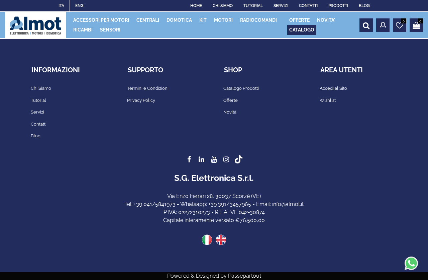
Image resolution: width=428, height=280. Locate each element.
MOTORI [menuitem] (223, 20)
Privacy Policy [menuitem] (141, 100)
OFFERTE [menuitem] (299, 20)
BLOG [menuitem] (364, 5)
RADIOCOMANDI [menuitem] (258, 20)
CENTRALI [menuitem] (147, 20)
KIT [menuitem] (203, 20)
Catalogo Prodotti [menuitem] (241, 88)
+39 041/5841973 (155, 204)
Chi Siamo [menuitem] (41, 88)
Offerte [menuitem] (230, 100)
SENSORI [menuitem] (110, 29)
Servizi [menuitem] (37, 112)
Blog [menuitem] (35, 135)
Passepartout (244, 276)
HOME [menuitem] (196, 5)
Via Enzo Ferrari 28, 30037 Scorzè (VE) (214, 196)
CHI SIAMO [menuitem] (223, 5)
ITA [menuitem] (61, 5)
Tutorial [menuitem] (38, 100)
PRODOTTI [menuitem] (338, 5)
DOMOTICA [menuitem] (179, 20)
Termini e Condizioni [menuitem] (148, 88)
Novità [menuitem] (229, 112)
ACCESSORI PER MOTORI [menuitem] (101, 20)
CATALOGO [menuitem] (301, 29)
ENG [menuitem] (79, 5)
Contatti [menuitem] (38, 124)
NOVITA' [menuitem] (326, 20)
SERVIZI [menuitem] (281, 5)
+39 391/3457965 (229, 204)
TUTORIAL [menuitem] (253, 5)
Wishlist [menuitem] (328, 100)
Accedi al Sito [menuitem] (333, 88)
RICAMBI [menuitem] (83, 29)
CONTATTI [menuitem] (308, 5)
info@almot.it (288, 204)
